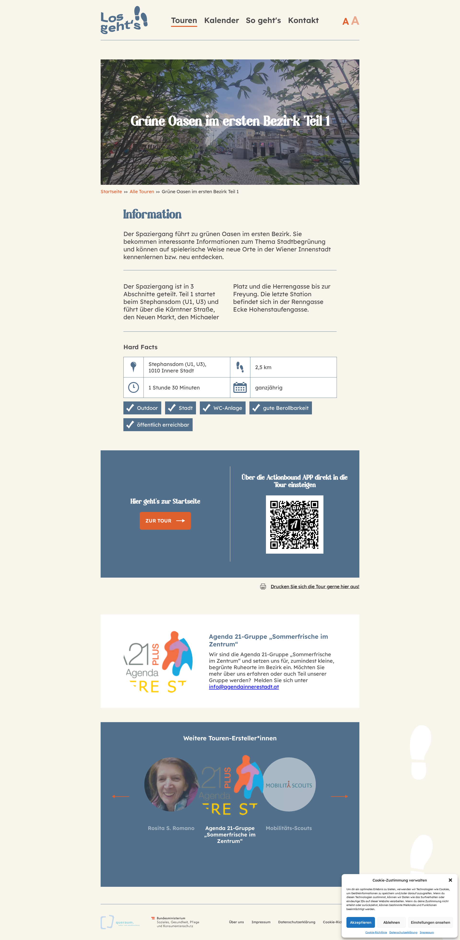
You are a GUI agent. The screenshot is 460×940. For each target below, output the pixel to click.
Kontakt (303, 20)
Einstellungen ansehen (430, 922)
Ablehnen (391, 922)
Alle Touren (142, 191)
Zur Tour (158, 521)
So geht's (263, 20)
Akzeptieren (360, 922)
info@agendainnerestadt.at (244, 686)
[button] (450, 880)
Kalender (221, 20)
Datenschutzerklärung (403, 932)
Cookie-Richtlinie (376, 932)
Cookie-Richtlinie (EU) (341, 922)
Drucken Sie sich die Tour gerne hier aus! (315, 586)
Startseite (111, 191)
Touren (184, 20)
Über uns (236, 922)
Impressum (427, 932)
